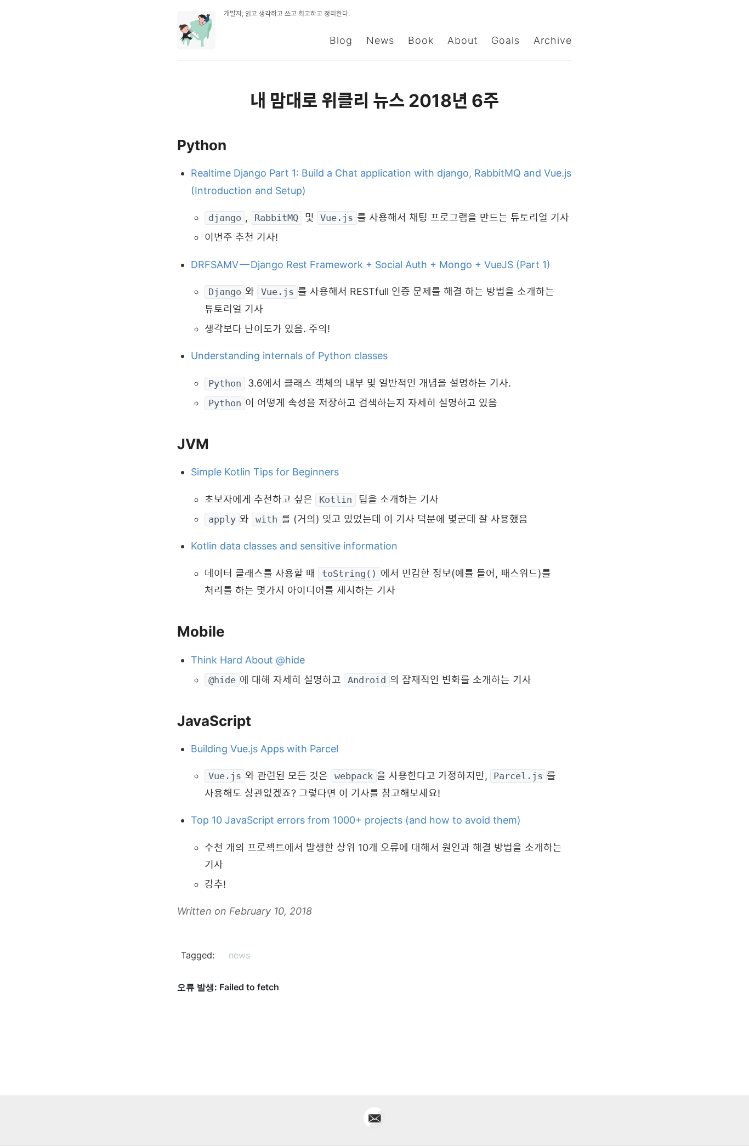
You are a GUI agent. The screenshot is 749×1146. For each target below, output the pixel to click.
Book (421, 40)
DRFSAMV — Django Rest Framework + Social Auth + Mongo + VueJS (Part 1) (371, 264)
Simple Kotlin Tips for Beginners (265, 472)
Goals (505, 40)
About (462, 40)
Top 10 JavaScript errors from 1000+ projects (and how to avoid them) (356, 820)
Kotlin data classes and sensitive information (294, 546)
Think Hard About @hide (248, 660)
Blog (341, 40)
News (380, 40)
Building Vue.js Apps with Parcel (264, 748)
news (239, 955)
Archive (553, 40)
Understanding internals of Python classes (289, 355)
